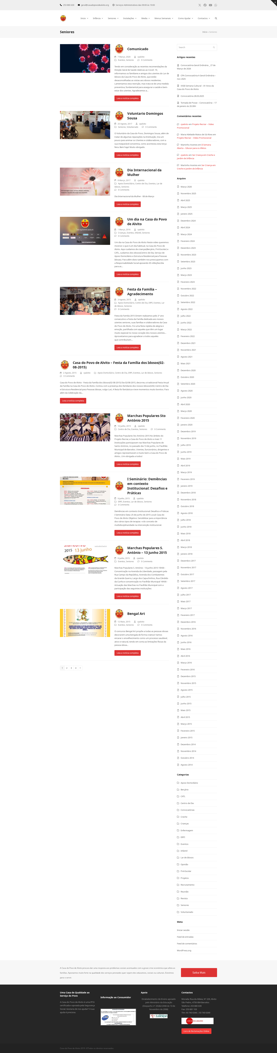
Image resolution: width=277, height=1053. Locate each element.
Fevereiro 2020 (188, 417)
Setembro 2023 (188, 261)
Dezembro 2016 (188, 621)
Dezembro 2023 (188, 247)
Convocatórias (187, 809)
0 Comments (146, 60)
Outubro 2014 (187, 757)
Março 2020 (186, 411)
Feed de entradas (185, 936)
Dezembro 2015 (188, 676)
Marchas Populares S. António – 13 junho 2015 (147, 550)
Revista (184, 898)
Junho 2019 (186, 451)
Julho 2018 (186, 519)
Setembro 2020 (188, 383)
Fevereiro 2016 (188, 669)
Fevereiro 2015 (188, 730)
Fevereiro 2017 (188, 615)
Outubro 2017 (187, 574)
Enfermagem (187, 830)
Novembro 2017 (188, 567)
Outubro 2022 (187, 295)
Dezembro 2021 (188, 343)
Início (204, 32)
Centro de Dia (141, 183)
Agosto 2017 (187, 588)
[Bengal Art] (85, 622)
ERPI (151, 302)
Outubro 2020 (187, 377)
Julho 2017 (186, 594)
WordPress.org (184, 950)
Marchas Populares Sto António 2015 (146, 418)
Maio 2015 (185, 710)
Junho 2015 (186, 703)
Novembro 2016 (188, 628)
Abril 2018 (185, 540)
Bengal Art (136, 613)
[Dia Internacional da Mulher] (85, 181)
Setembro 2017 (188, 581)
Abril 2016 (185, 655)
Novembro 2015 (188, 683)
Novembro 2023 (188, 254)
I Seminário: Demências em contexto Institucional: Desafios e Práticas (147, 486)
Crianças (122, 232)
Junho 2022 (186, 322)
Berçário (185, 789)
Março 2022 (186, 329)
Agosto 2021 (187, 356)
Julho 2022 (186, 315)
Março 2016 (186, 662)
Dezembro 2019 (188, 431)
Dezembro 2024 (188, 220)
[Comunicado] (85, 58)
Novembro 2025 (188, 193)
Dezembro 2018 (188, 492)
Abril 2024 (185, 227)
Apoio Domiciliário (126, 183)
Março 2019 (186, 472)
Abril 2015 (185, 717)
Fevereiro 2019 (188, 479)
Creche (184, 816)
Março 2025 (186, 207)
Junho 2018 (186, 526)
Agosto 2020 (187, 390)
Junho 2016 (186, 642)
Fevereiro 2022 (188, 336)
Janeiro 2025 (186, 213)
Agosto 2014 (187, 764)
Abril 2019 (185, 465)
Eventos (121, 60)
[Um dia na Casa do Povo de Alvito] (85, 230)
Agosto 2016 (187, 635)
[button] (216, 18)
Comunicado (137, 49)
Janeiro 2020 (186, 424)
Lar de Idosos (147, 372)
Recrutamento (187, 884)
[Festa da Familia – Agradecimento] (85, 300)
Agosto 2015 (187, 689)
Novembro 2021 (188, 349)
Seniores (130, 60)
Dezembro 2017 (188, 560)
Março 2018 (186, 547)
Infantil (138, 232)
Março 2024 (186, 234)
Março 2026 (186, 186)
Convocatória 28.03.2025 (192, 96)
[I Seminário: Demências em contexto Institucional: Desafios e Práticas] (85, 490)
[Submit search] (214, 47)
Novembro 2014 (188, 751)
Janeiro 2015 (186, 737)
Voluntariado (132, 127)
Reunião (185, 891)
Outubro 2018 (187, 506)
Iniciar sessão (183, 930)
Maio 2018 (185, 533)
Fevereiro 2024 (188, 241)
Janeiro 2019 (186, 485)
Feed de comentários (187, 943)
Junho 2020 (186, 397)
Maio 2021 (185, 363)
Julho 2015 (186, 696)
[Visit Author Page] (119, 48)
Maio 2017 (185, 601)
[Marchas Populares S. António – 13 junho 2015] (85, 559)
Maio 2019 (185, 458)
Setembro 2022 (188, 302)
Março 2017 (186, 608)
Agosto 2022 (187, 309)
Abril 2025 (185, 200)
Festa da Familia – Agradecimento (142, 291)
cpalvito (184, 124)
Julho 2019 (186, 445)
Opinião (184, 864)
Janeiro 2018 (186, 553)
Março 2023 (186, 275)
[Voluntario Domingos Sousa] (85, 124)
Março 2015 (186, 723)
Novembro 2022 (188, 288)
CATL (183, 796)
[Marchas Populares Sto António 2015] (85, 427)
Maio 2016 (185, 649)
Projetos (185, 878)
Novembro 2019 (188, 438)
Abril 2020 (185, 404)
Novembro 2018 (188, 499)
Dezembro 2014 (188, 744)
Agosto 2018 (187, 513)
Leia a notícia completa (127, 98)
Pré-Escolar (186, 871)
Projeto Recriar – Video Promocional (194, 137)
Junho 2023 (186, 268)
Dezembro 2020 (188, 370)
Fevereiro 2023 (188, 281)
